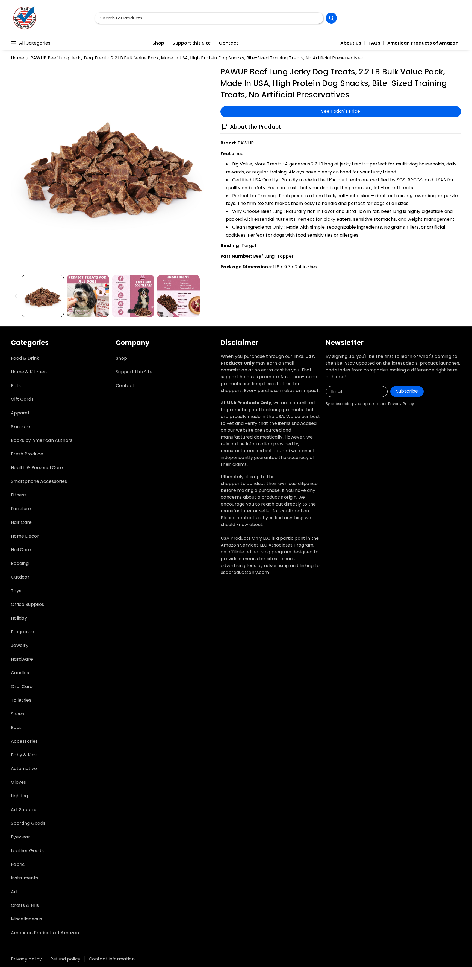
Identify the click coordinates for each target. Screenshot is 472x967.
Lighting (19, 796)
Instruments (24, 878)
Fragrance (22, 632)
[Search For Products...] (331, 18)
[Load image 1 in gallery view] (43, 296)
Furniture (21, 509)
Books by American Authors (42, 440)
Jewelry (19, 645)
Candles (20, 673)
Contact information (112, 959)
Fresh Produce (27, 454)
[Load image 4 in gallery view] (178, 296)
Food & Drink (25, 358)
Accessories (24, 741)
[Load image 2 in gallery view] (88, 296)
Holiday (19, 618)
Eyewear (20, 837)
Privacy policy (26, 959)
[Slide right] (205, 296)
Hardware (22, 659)
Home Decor (25, 536)
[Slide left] (16, 296)
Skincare (20, 426)
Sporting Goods (28, 823)
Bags (16, 727)
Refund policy (65, 959)
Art (14, 891)
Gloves (18, 782)
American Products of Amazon (45, 933)
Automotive (24, 768)
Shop (121, 358)
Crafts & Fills (25, 905)
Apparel (20, 413)
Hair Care (21, 522)
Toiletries (21, 700)
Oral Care (22, 686)
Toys (16, 591)
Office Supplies (27, 604)
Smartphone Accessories (39, 481)
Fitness (18, 495)
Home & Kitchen (29, 372)
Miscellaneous (26, 919)
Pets (16, 385)
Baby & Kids (24, 755)
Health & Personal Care (37, 467)
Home (17, 58)
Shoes (17, 714)
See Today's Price (340, 111)
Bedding (20, 563)
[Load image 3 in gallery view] (133, 296)
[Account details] (455, 18)
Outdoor (20, 577)
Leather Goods (27, 850)
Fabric (18, 864)
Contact (125, 385)
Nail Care (21, 550)
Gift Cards (22, 399)
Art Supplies (24, 809)
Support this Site (134, 372)
